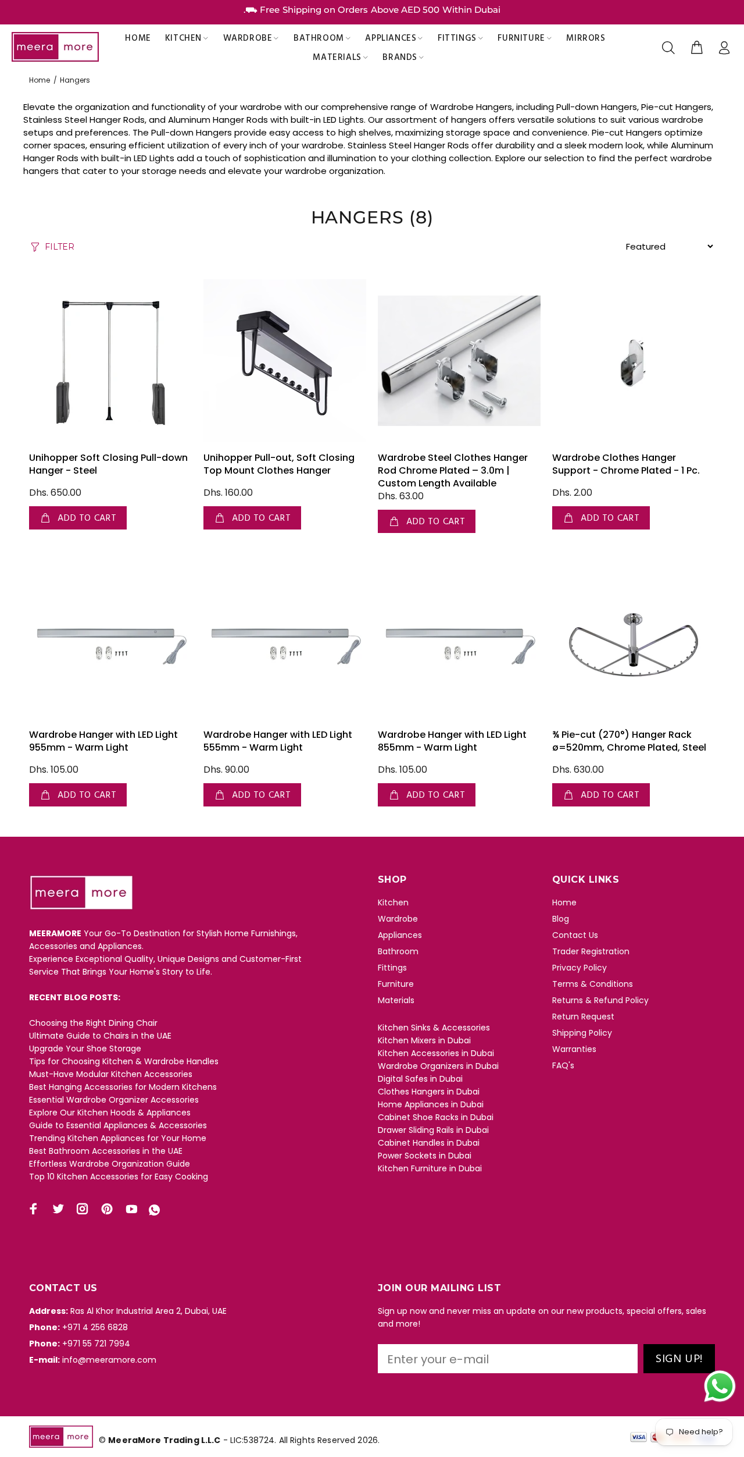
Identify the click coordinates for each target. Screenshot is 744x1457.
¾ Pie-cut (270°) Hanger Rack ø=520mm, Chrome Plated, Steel (629, 741)
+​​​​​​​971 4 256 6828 (95, 1327)
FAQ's (563, 1065)
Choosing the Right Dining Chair (93, 1023)
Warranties (574, 1049)
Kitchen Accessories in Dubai (436, 1053)
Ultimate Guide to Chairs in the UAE (100, 1036)
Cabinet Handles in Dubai (429, 1143)
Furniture (396, 984)
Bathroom (398, 951)
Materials (396, 1000)
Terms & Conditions (592, 984)
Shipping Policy (582, 1033)
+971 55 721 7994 (96, 1343)
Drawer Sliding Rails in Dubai (433, 1130)
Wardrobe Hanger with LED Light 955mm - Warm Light (103, 741)
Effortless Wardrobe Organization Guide (109, 1164)
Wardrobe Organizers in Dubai (438, 1066)
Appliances (400, 935)
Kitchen (393, 902)
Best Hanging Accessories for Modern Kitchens (123, 1087)
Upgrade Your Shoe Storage (85, 1048)
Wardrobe (398, 919)
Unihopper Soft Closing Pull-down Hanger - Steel (108, 464)
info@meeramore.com (109, 1360)
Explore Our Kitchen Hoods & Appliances (110, 1112)
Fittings (392, 967)
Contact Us (575, 935)
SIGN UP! (679, 1359)
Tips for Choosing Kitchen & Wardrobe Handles (124, 1061)
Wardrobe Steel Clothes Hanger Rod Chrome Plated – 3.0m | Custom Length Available (453, 470)
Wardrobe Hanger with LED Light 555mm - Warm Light (277, 741)
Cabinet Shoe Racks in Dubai (435, 1117)
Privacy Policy (579, 967)
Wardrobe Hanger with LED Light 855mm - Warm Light (452, 741)
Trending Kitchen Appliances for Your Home (117, 1138)
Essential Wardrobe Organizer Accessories (114, 1100)
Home (39, 80)
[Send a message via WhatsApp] (720, 1386)
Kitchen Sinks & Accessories (434, 1027)
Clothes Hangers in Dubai (429, 1091)
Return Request (583, 1016)
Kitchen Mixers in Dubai (424, 1040)
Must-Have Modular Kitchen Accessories (110, 1074)
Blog (560, 919)
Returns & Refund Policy (600, 1000)
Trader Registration (590, 951)
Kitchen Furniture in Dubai (430, 1168)
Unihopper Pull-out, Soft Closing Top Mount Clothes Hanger (279, 464)
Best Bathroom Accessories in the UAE (106, 1151)
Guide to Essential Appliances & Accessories (118, 1125)
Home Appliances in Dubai (431, 1104)
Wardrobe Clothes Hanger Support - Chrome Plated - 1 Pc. (626, 464)
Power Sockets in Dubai (424, 1155)
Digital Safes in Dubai (420, 1079)
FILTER (59, 246)
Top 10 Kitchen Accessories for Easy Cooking (118, 1176)
